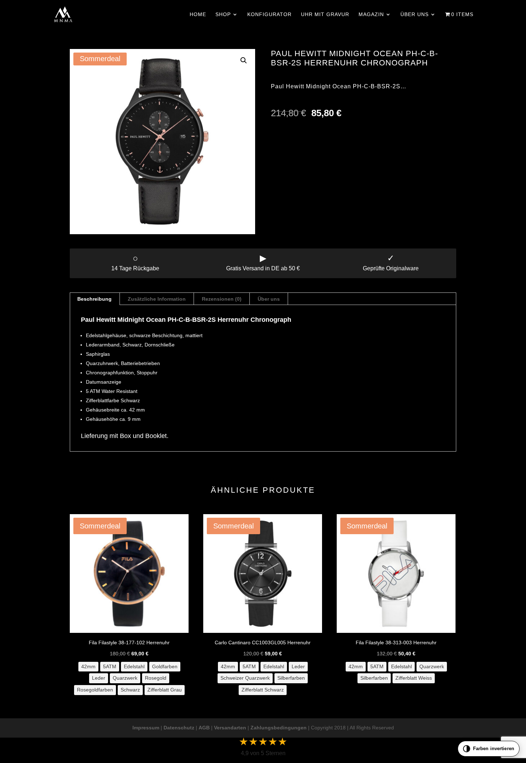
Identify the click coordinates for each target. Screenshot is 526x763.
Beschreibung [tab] (94, 299)
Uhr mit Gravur (325, 14)
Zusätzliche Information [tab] (157, 299)
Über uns (414, 14)
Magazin (371, 14)
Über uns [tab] (269, 299)
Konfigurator (269, 14)
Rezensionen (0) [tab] (222, 299)
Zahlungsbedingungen (278, 727)
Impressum (145, 727)
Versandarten (230, 727)
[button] (243, 60)
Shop (223, 14)
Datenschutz (179, 727)
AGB (204, 727)
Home (198, 14)
